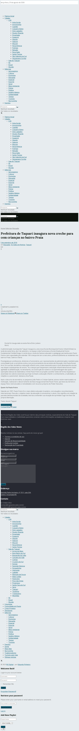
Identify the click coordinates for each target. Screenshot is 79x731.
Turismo (11, 99)
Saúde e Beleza (13, 92)
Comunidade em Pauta (13, 606)
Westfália (15, 596)
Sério (14, 587)
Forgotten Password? (8, 691)
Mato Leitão (16, 577)
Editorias (8, 69)
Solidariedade (13, 94)
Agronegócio (13, 71)
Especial (11, 80)
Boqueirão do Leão (19, 555)
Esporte (11, 82)
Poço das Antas (17, 581)
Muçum (15, 44)
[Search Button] (17, 107)
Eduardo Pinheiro (24, 664)
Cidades (7, 18)
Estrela (14, 564)
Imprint (7, 439)
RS (9, 63)
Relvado (15, 50)
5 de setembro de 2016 (9, 243)
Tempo (11, 97)
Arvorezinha (16, 25)
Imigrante (15, 570)
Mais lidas (8, 649)
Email (3, 460)
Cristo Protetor (10, 608)
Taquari (29, 245)
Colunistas (8, 604)
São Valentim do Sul (19, 56)
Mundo (11, 67)
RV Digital (9, 664)
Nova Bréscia (17, 46)
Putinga (15, 48)
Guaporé (15, 37)
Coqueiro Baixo (17, 29)
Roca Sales (16, 52)
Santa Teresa (17, 54)
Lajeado (15, 572)
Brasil (10, 65)
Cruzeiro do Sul (17, 562)
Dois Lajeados (17, 31)
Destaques (8, 611)
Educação (11, 78)
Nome (8, 453)
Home (3, 228)
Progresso (16, 583)
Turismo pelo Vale (11, 655)
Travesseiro (16, 594)
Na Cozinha (12, 101)
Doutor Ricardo (17, 33)
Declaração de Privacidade (14, 445)
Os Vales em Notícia (18, 245)
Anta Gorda (16, 22)
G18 (9, 20)
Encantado (16, 35)
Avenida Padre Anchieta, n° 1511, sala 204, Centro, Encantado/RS (16, 493)
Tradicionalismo (10, 653)
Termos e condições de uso (14, 437)
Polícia (10, 88)
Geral (10, 84)
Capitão (15, 27)
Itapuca (15, 41)
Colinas (15, 560)
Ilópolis (15, 39)
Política (11, 90)
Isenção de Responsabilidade (15, 441)
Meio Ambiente (13, 86)
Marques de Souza (19, 574)
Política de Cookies (11, 443)
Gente (7, 647)
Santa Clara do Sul (18, 585)
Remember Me (8, 684)
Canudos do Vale (18, 558)
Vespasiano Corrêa (19, 58)
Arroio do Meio (17, 551)
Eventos (7, 103)
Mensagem (5, 464)
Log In (3, 711)
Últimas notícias (10, 657)
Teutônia (15, 591)
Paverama (16, 579)
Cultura (11, 73)
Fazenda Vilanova (18, 566)
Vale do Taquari (14, 61)
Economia (12, 75)
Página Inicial (9, 16)
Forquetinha (16, 568)
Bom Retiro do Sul (18, 553)
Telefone (4, 457)
